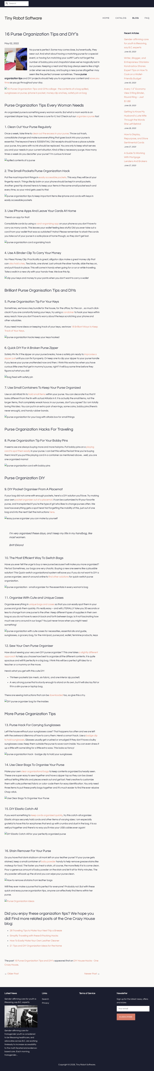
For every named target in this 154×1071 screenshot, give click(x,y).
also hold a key (17, 263)
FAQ (147, 18)
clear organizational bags (35, 771)
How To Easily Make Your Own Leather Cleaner (34, 940)
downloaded (56, 695)
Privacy (45, 1003)
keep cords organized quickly (47, 815)
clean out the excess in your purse (50, 133)
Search (45, 999)
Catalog (121, 18)
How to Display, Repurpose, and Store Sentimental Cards (136, 138)
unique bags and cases (41, 604)
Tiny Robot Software (85, 1065)
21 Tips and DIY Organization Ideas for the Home (36, 946)
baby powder (48, 861)
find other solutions (59, 577)
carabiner (68, 312)
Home (106, 18)
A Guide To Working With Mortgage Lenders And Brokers (135, 157)
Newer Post (90, 973)
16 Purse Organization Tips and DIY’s (34, 960)
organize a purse (85, 116)
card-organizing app (47, 223)
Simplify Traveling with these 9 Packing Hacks (34, 935)
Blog (135, 18)
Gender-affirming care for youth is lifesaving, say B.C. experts (136, 43)
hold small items (37, 394)
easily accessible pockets (52, 177)
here (51, 512)
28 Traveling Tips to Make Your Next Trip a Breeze (36, 930)
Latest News (11, 993)
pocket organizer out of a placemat (33, 500)
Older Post (13, 973)
